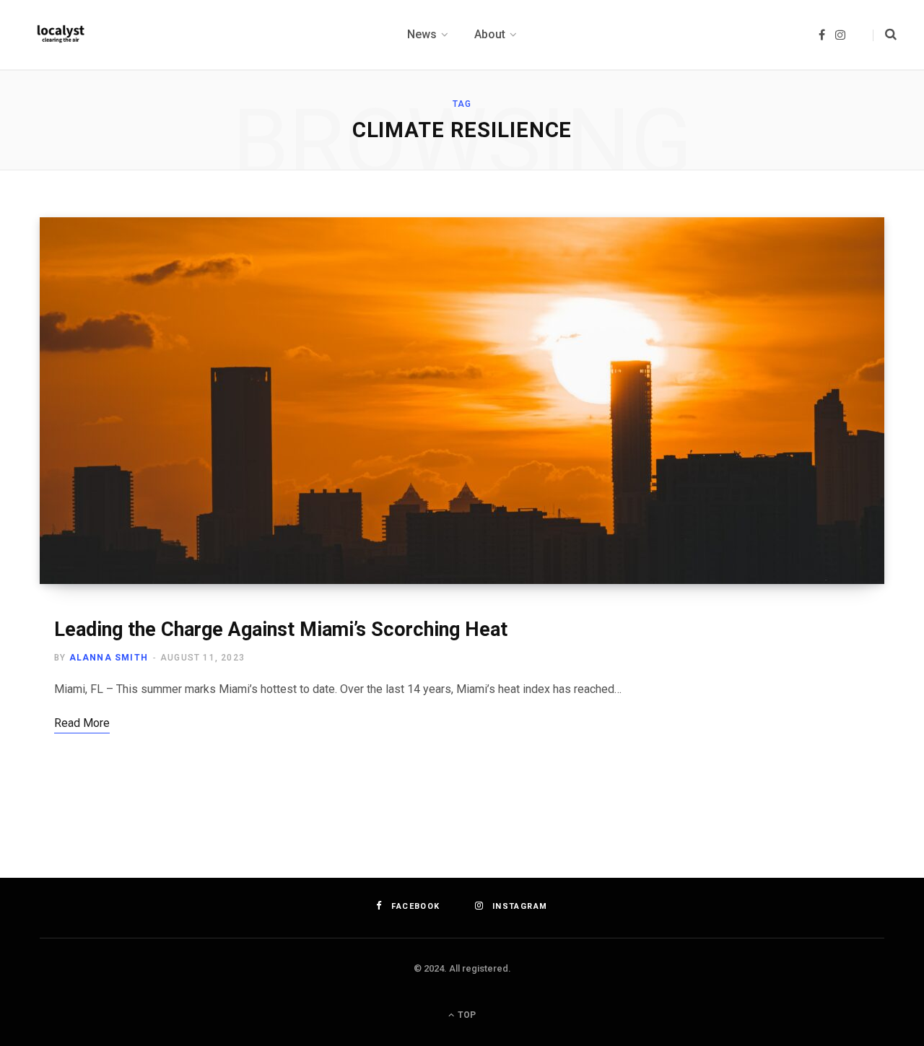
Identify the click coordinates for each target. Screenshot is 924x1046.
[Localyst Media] (59, 34)
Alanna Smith (108, 658)
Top (466, 1015)
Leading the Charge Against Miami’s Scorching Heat (280, 629)
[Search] (885, 34)
